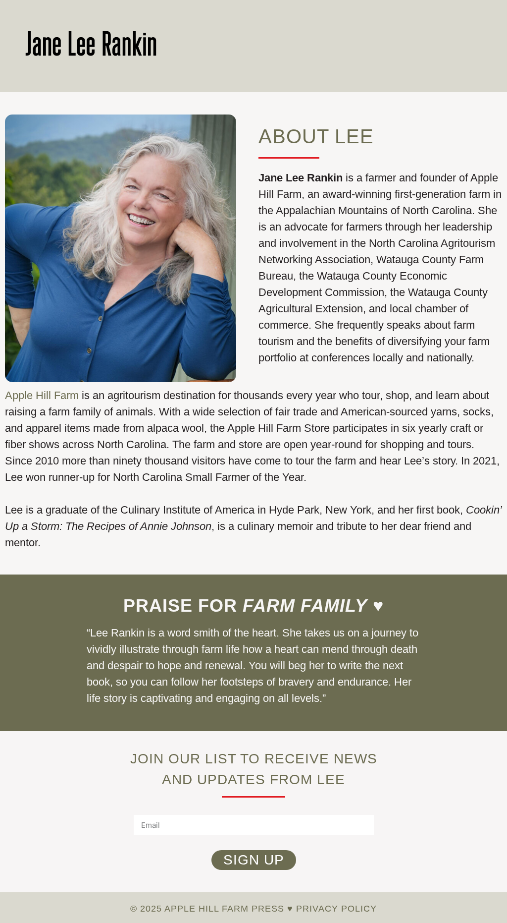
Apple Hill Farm (42, 395)
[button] (475, 48)
